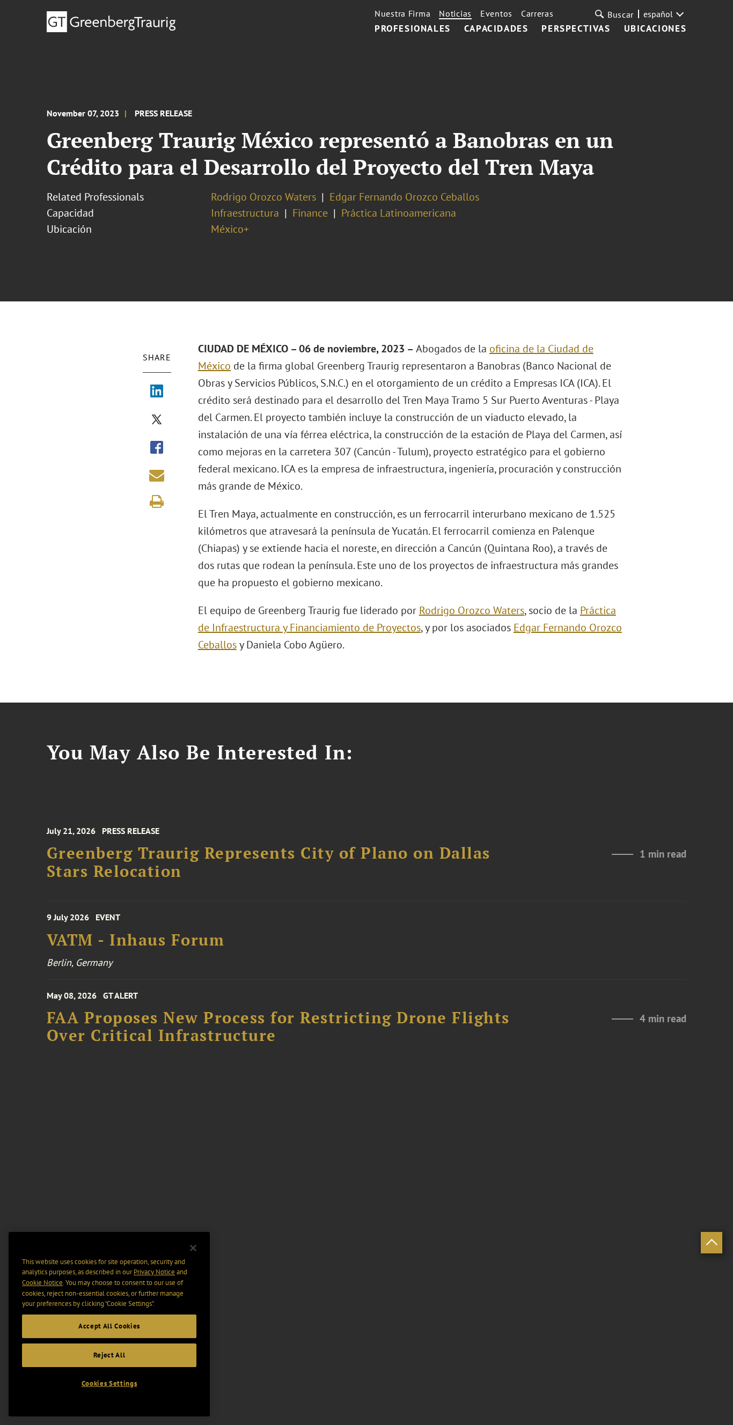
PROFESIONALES (413, 29)
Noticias (455, 13)
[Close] (193, 1248)
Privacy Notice (154, 1271)
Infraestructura (245, 213)
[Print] (157, 501)
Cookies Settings (109, 1383)
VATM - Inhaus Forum (136, 940)
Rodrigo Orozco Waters (263, 197)
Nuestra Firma (402, 13)
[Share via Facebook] (156, 448)
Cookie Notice (42, 1282)
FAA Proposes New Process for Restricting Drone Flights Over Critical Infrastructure (278, 1027)
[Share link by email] (156, 475)
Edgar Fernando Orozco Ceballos (404, 197)
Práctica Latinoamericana (398, 213)
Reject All (109, 1355)
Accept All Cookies (109, 1326)
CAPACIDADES (496, 29)
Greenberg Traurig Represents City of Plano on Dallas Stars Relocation (268, 862)
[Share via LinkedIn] (156, 392)
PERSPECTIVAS (575, 29)
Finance (310, 213)
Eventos (496, 13)
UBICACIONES (655, 29)
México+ (230, 229)
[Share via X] (156, 420)
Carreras (537, 13)
